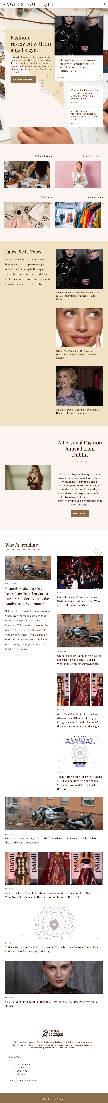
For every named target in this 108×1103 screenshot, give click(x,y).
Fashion (61, 77)
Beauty (74, 102)
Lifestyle (11, 583)
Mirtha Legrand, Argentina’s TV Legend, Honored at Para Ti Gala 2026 (84, 115)
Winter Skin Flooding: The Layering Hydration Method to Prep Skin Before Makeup (85, 94)
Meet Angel (80, 513)
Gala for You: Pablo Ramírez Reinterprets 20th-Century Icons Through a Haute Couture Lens (76, 65)
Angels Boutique (29, 4)
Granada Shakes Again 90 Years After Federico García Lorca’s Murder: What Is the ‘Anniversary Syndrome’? (79, 659)
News (73, 123)
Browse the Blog (23, 79)
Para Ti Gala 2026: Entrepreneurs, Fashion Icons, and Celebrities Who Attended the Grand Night (78, 601)
